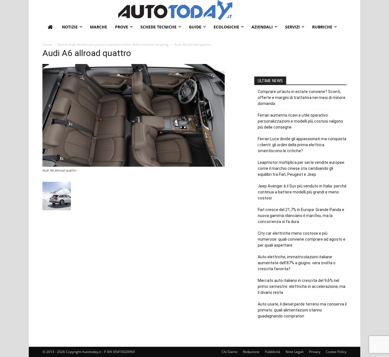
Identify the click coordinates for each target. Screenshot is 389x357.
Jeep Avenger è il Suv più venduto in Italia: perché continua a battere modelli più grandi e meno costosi (302, 192)
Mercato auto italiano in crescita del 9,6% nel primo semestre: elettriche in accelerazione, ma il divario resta (301, 286)
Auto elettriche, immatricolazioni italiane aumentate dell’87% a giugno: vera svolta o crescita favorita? (296, 263)
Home (47, 44)
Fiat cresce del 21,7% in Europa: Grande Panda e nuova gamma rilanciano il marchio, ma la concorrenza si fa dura (301, 215)
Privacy (314, 351)
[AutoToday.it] (232, 10)
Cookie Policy (336, 351)
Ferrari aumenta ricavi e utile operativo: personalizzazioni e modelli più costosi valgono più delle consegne (300, 121)
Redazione (251, 351)
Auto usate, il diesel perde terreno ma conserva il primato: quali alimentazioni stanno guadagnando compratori (302, 310)
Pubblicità (272, 351)
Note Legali (295, 351)
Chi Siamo (230, 351)
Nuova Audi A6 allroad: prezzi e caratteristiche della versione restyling (113, 44)
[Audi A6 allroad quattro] (133, 165)
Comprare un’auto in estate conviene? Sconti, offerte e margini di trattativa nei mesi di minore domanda (301, 97)
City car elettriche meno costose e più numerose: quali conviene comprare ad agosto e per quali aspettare (301, 239)
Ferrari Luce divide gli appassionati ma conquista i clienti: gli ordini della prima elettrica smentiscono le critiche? (302, 145)
